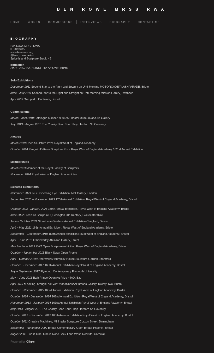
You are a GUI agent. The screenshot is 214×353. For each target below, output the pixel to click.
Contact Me (149, 22)
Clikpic (30, 341)
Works (34, 22)
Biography (120, 22)
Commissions (60, 22)
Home (15, 22)
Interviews (91, 22)
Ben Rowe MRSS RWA (112, 9)
